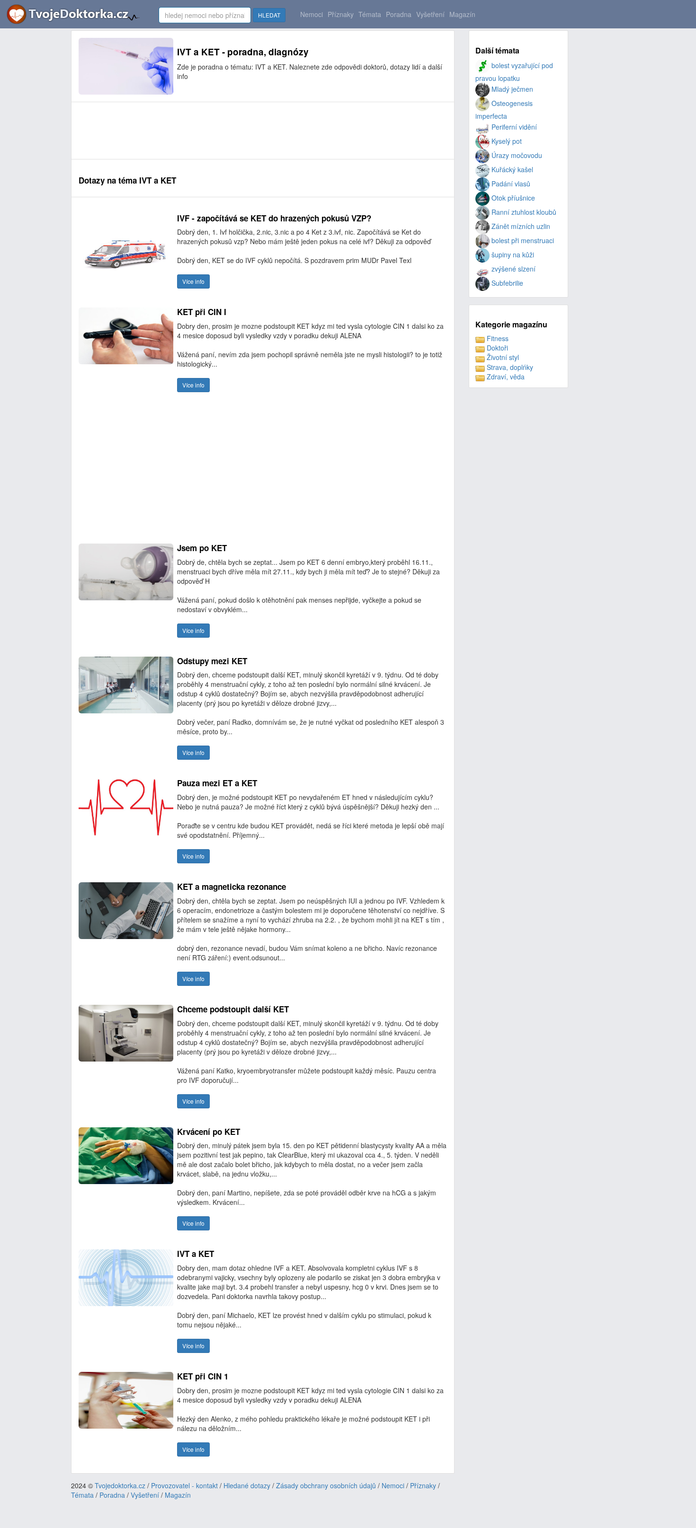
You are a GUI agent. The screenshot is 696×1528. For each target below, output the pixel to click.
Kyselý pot (506, 141)
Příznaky (341, 14)
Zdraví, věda (505, 376)
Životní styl (502, 357)
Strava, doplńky (509, 367)
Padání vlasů (510, 183)
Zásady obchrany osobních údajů (326, 1485)
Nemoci (311, 14)
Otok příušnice (512, 197)
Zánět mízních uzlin (520, 226)
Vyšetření (430, 14)
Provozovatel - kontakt (184, 1485)
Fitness (497, 338)
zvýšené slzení (512, 268)
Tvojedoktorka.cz (120, 1485)
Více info (193, 281)
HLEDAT (269, 15)
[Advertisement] (251, 130)
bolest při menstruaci (522, 240)
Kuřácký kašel (511, 169)
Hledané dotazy (246, 1485)
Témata (369, 14)
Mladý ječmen (511, 89)
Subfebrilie (506, 283)
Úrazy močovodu (516, 155)
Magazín (462, 14)
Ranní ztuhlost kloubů (523, 212)
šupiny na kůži (512, 254)
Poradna (398, 14)
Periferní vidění (513, 127)
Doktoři (496, 347)
